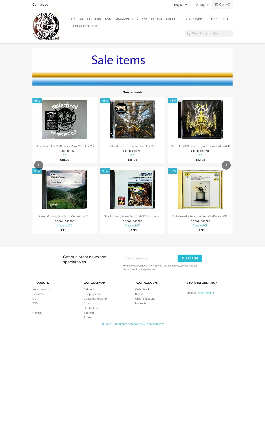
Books (156, 19)
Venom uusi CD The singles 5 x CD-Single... (132, 146)
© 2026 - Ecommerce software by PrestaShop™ (132, 324)
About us (89, 303)
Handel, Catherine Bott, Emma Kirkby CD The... (132, 216)
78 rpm (142, 19)
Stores (88, 317)
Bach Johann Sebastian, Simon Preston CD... (64, 216)
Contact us (40, 4)
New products (41, 289)
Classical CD (64, 225)
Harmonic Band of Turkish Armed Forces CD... (200, 216)
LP (73, 19)
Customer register (95, 298)
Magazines (124, 19)
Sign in (139, 294)
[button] (38, 165)
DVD (108, 19)
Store (213, 19)
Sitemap (89, 312)
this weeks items (84, 26)
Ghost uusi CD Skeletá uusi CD (65, 146)
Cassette (174, 19)
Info (226, 19)
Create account (145, 298)
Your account (147, 283)
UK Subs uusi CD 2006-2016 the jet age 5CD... (200, 146)
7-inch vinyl (195, 19)
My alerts (141, 303)
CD (81, 19)
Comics (37, 312)
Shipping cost (92, 294)
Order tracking (144, 289)
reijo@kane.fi (206, 292)
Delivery (89, 289)
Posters (94, 19)
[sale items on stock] (132, 67)
